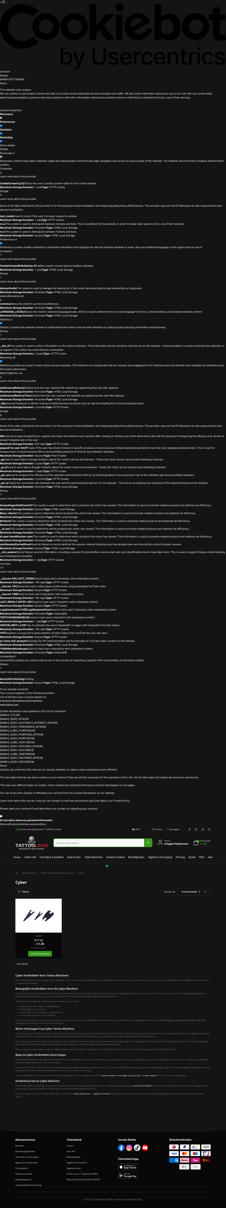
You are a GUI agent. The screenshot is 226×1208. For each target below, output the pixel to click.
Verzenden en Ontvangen (27, 1157)
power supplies (150, 1075)
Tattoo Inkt (30, 857)
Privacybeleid (21, 1168)
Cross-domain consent (14, 689)
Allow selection (31, 824)
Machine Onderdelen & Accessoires (57, 873)
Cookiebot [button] (6, 170)
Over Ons (71, 1151)
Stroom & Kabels (115, 857)
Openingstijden (74, 1157)
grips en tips (134, 1075)
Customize (16, 824)
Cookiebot (60, 711)
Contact (70, 1145)
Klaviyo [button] (4, 275)
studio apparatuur (82, 1093)
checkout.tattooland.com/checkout (21, 700)
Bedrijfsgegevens (23, 1179)
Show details (7, 145)
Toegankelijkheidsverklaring (28, 1185)
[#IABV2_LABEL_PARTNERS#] (17, 754)
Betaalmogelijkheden (25, 1151)
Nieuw (17, 857)
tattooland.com (9, 704)
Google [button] (4, 193)
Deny (43, 824)
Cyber (81, 873)
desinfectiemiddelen (142, 1085)
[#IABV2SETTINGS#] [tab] (12, 79)
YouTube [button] (5, 565)
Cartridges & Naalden (52, 857)
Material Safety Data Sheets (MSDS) (83, 1179)
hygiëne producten (102, 1093)
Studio (192, 857)
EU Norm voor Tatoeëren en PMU (82, 1173)
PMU (201, 857)
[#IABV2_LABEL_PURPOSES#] (17, 730)
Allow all (5, 824)
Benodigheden (136, 857)
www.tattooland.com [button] (12, 298)
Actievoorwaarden (23, 1173)
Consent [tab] (5, 71)
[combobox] (136, 831)
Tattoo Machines (93, 857)
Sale (210, 857)
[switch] (1, 126)
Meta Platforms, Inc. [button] (11, 375)
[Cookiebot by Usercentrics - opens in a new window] (113, 36)
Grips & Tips (74, 857)
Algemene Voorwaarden (26, 1162)
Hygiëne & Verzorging (160, 857)
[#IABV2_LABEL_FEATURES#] (17, 742)
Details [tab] (4, 75)
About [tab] (3, 83)
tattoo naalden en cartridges (115, 1075)
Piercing (180, 857)
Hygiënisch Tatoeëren (77, 1162)
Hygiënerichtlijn (74, 1168)
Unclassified (8, 656)
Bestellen (19, 1145)
